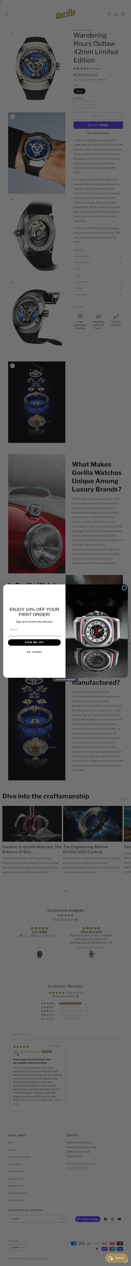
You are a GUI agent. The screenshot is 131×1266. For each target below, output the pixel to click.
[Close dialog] (124, 588)
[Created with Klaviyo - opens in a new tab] (65, 680)
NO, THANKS (34, 652)
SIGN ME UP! (34, 642)
